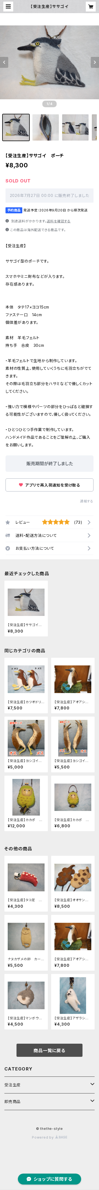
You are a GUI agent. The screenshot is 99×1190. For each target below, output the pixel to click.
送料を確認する (59, 221)
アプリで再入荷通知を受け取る (52, 485)
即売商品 (12, 1101)
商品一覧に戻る (49, 1050)
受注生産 (12, 1085)
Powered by (43, 1137)
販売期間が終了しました (49, 463)
